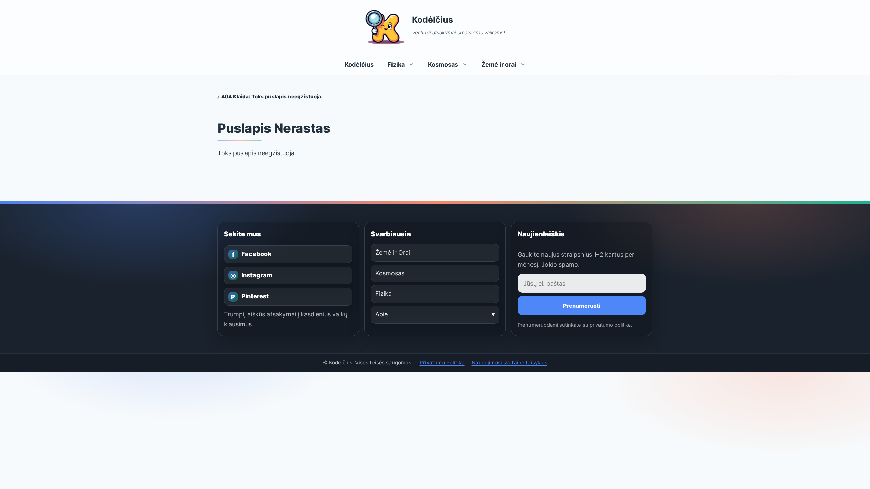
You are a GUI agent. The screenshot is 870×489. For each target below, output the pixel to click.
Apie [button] (381, 314)
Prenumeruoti (582, 305)
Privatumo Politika (442, 362)
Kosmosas (443, 64)
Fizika (396, 64)
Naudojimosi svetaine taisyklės (509, 362)
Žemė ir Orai (392, 252)
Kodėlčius (432, 20)
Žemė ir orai (498, 64)
